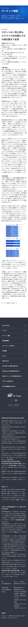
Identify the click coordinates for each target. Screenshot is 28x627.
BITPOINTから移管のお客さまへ (10, 366)
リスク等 (19, 465)
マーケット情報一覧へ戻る (8, 303)
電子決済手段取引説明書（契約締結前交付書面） (12, 463)
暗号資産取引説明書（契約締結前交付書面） (11, 461)
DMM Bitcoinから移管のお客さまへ (11, 371)
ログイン (13, 2)
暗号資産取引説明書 (20, 519)
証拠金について (17, 532)
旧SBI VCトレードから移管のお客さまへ (12, 376)
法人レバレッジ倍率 (9, 552)
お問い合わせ (5, 361)
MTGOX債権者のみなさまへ (9, 386)
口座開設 (20, 2)
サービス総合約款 (9, 459)
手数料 (17, 499)
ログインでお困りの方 (7, 381)
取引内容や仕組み (12, 465)
